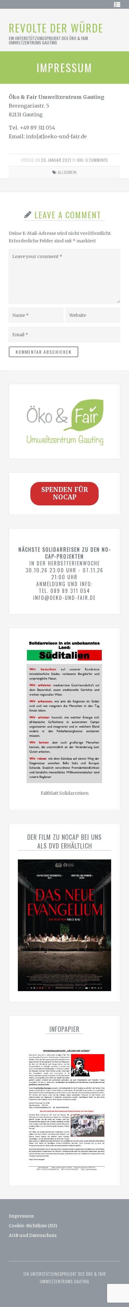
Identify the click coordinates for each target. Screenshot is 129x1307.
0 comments (96, 160)
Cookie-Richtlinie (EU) (33, 1225)
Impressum (21, 1216)
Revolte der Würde (56, 28)
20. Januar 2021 (56, 160)
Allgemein (67, 172)
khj (80, 160)
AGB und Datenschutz (33, 1235)
